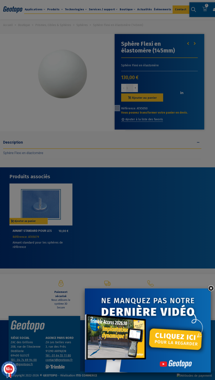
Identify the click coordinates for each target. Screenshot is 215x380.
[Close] (211, 288)
